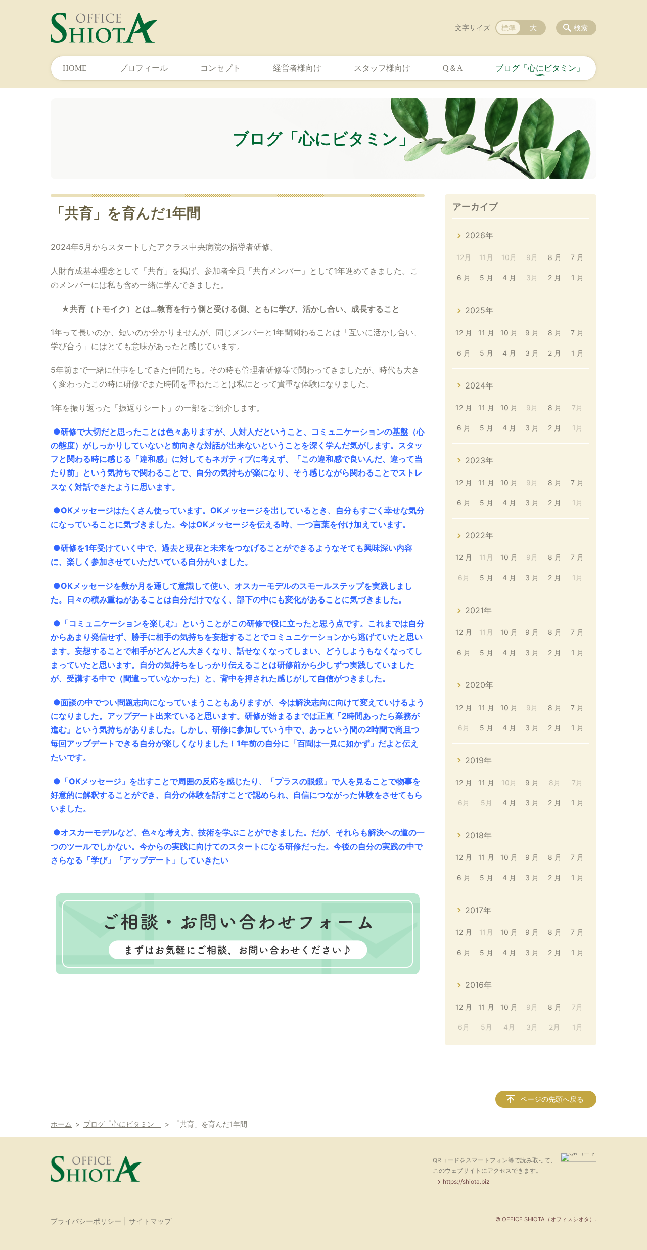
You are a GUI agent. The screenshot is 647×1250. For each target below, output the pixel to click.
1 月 (577, 277)
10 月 (509, 332)
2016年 (478, 985)
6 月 (464, 277)
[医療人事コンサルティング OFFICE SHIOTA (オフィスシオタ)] (104, 28)
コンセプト (220, 68)
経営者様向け (297, 68)
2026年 (479, 235)
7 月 (577, 257)
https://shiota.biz (466, 1181)
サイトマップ (150, 1221)
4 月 (509, 277)
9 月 (532, 332)
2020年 (479, 685)
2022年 (479, 535)
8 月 (555, 257)
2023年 (479, 460)
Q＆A (453, 68)
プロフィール (143, 68)
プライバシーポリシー (86, 1221)
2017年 (478, 910)
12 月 (463, 332)
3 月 (532, 353)
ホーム (61, 1123)
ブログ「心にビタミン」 (539, 68)
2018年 (478, 835)
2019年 (478, 760)
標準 (508, 27)
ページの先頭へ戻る (552, 1099)
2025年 (479, 310)
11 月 (486, 332)
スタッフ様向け (382, 68)
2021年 (478, 610)
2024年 (479, 385)
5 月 (486, 277)
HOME (75, 68)
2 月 (554, 277)
